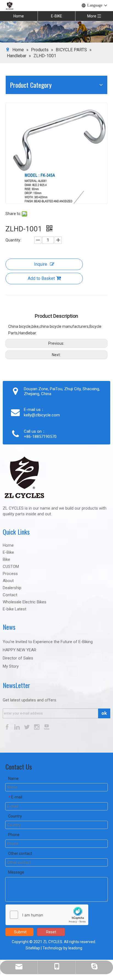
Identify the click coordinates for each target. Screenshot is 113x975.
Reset (51, 932)
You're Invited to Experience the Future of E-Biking (48, 641)
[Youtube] (46, 726)
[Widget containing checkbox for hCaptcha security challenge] (47, 915)
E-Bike (8, 552)
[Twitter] (27, 726)
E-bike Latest (14, 609)
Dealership (12, 587)
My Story (11, 666)
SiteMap (33, 948)
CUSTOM (11, 566)
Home (18, 16)
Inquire (40, 264)
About (8, 580)
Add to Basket (41, 278)
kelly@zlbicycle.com (42, 415)
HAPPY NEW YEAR (19, 649)
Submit (20, 932)
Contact (10, 594)
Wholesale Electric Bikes (24, 601)
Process (10, 573)
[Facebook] (8, 726)
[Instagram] (37, 726)
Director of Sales (18, 658)
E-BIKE (56, 16)
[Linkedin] (17, 726)
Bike (6, 559)
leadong (75, 948)
